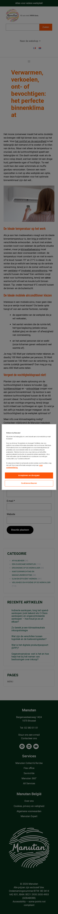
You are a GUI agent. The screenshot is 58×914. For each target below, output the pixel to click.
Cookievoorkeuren (29, 483)
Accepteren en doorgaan (29, 475)
